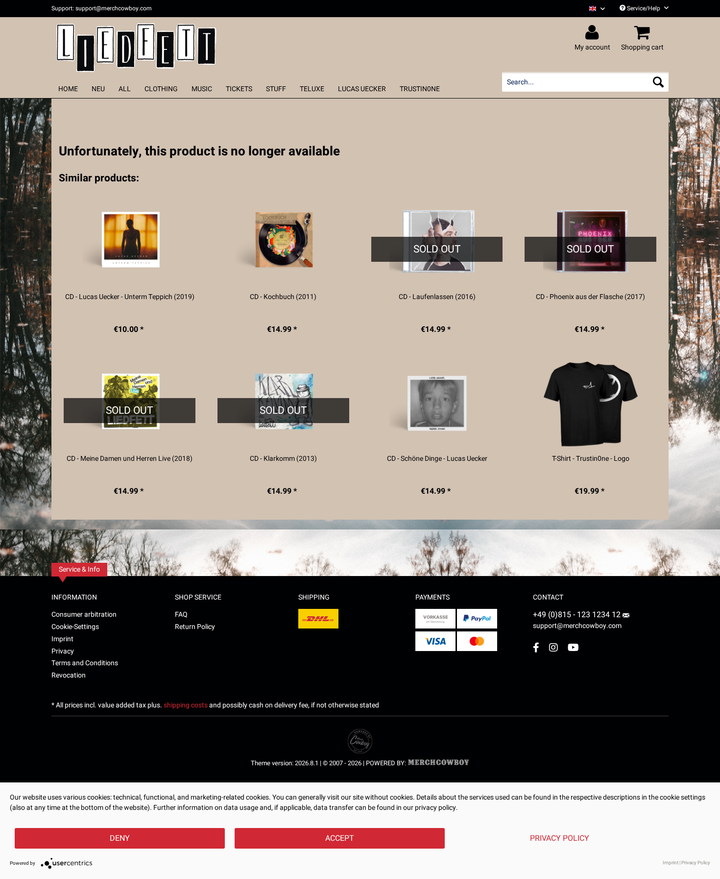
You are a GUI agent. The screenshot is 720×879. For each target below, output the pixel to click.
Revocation (68, 675)
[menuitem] (593, 8)
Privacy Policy (559, 838)
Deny (120, 838)
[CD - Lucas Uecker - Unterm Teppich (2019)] (129, 242)
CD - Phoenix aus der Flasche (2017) (590, 297)
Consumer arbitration (84, 614)
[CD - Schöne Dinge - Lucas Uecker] (437, 404)
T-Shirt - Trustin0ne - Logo (590, 459)
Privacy (62, 651)
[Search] (658, 82)
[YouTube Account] (573, 647)
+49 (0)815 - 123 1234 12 (578, 615)
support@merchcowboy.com (577, 626)
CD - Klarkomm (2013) (283, 459)
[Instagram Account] (553, 647)
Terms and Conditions (84, 663)
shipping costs (186, 705)
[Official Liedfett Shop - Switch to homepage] (136, 45)
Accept (339, 838)
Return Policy (195, 627)
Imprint (62, 639)
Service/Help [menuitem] (643, 8)
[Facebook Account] (536, 647)
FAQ (181, 614)
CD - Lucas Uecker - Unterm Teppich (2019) (129, 297)
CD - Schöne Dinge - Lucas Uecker (437, 459)
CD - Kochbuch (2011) (283, 297)
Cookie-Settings (75, 627)
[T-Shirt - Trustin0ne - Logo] (590, 404)
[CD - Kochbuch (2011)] (283, 242)
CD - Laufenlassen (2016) (437, 297)
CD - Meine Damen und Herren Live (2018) (129, 459)
